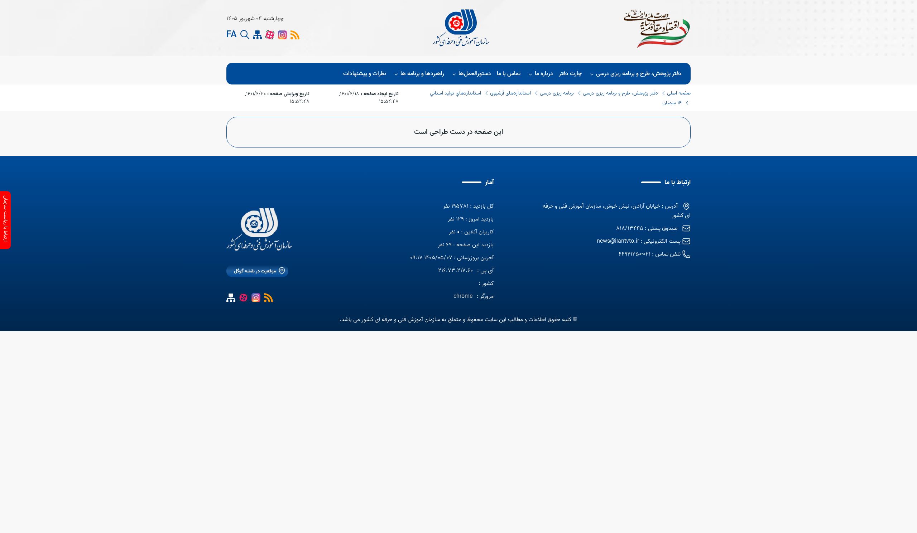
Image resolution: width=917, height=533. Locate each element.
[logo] (462, 28)
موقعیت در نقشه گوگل (255, 271)
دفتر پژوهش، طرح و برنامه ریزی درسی (639, 73)
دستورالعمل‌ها (474, 73)
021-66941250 (634, 254)
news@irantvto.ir (618, 241)
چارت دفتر (570, 73)
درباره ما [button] (544, 73)
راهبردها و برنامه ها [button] (422, 73)
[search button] (244, 34)
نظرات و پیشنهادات (364, 73)
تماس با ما (508, 73)
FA (231, 35)
